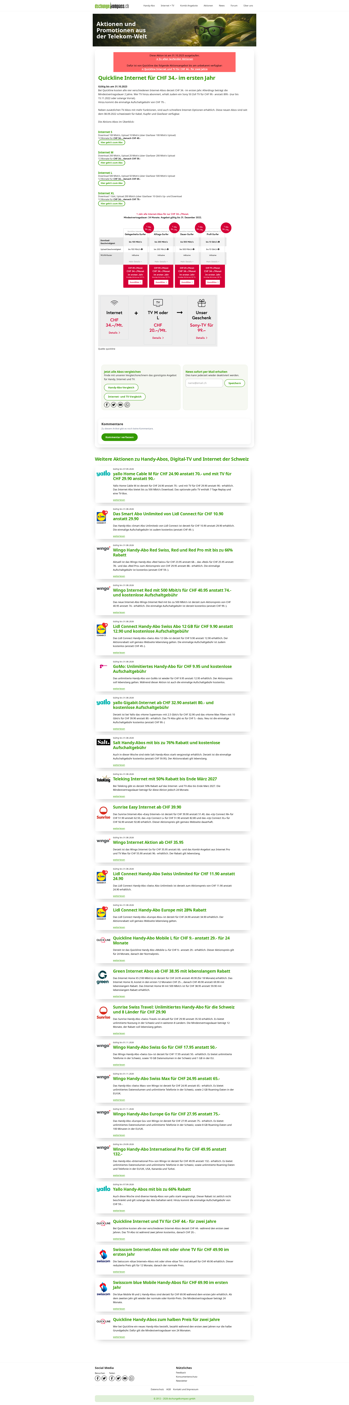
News (222, 5)
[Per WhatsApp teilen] (131, 1378)
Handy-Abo (149, 5)
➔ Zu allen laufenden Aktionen (174, 59)
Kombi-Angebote (189, 5)
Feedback (181, 1372)
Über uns (248, 5)
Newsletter (181, 1380)
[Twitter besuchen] (104, 1378)
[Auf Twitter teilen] (118, 1378)
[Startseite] (112, 6)
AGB (168, 1389)
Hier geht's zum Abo (112, 142)
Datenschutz (157, 1389)
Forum (234, 5)
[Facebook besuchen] (97, 1378)
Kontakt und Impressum (185, 1389)
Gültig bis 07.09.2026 (123, 469)
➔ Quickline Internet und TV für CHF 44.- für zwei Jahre (174, 69)
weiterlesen (119, 499)
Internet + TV (167, 5)
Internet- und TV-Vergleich (125, 396)
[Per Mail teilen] (125, 1378)
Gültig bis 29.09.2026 (123, 1144)
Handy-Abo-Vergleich (121, 387)
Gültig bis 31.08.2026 (123, 509)
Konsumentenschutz (186, 1376)
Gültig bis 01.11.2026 (123, 1042)
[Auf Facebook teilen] (112, 1378)
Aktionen (208, 5)
